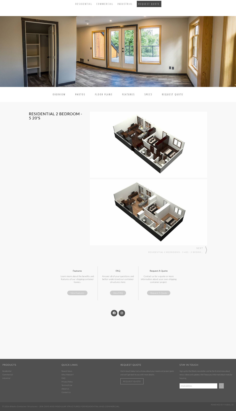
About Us (65, 389)
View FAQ (118, 293)
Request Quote (149, 3)
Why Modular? (67, 374)
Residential (83, 3)
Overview (59, 94)
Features (128, 94)
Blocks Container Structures (24, 406)
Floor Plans (104, 94)
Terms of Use (66, 385)
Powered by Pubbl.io (222, 405)
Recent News (66, 371)
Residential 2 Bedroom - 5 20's (55, 115)
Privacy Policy (67, 381)
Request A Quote (158, 293)
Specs (148, 94)
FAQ (63, 378)
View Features (77, 293)
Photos (80, 94)
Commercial (104, 3)
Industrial (125, 3)
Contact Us (66, 392)
